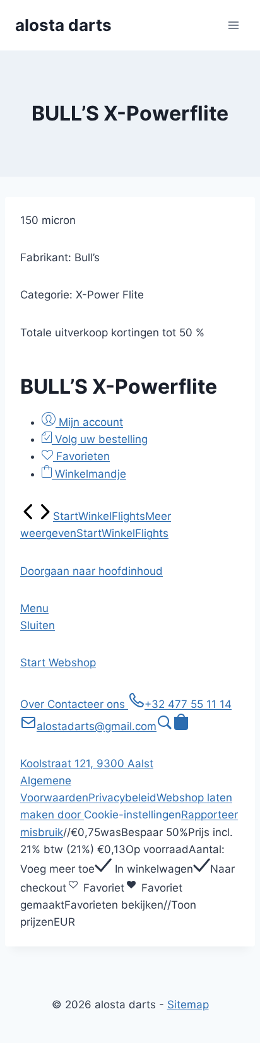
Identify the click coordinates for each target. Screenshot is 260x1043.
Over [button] (33, 704)
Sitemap (188, 1004)
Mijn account (89, 422)
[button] (91, 571)
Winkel (95, 516)
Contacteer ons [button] (87, 704)
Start (65, 516)
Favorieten (81, 456)
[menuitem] (28, 516)
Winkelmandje (89, 474)
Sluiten (37, 625)
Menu (34, 608)
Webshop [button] (72, 662)
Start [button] (34, 662)
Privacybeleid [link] (122, 797)
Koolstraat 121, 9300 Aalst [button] (86, 763)
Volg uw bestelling (100, 439)
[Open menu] (233, 25)
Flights (128, 516)
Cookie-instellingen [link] (132, 814)
